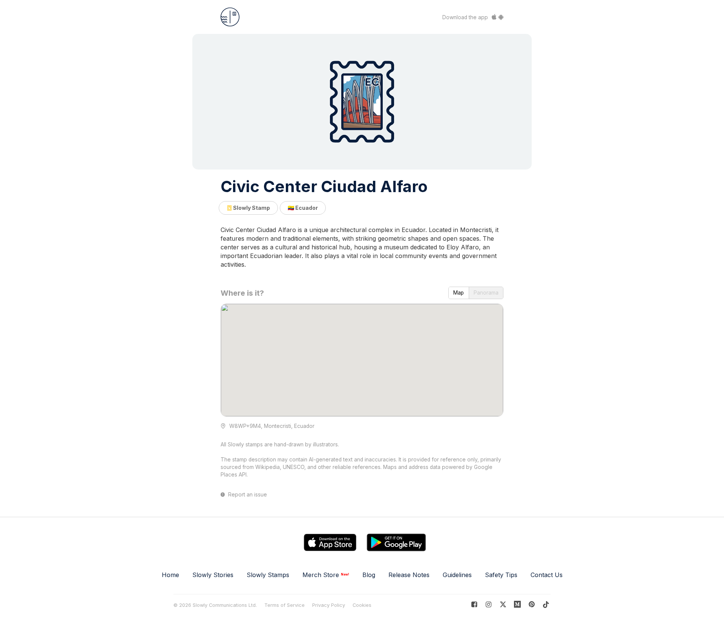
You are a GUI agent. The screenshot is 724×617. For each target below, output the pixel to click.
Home (170, 575)
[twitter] (503, 604)
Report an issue (247, 495)
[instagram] (488, 604)
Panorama (486, 293)
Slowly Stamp (251, 208)
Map (458, 293)
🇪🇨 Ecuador (303, 208)
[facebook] (474, 604)
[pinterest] (517, 604)
